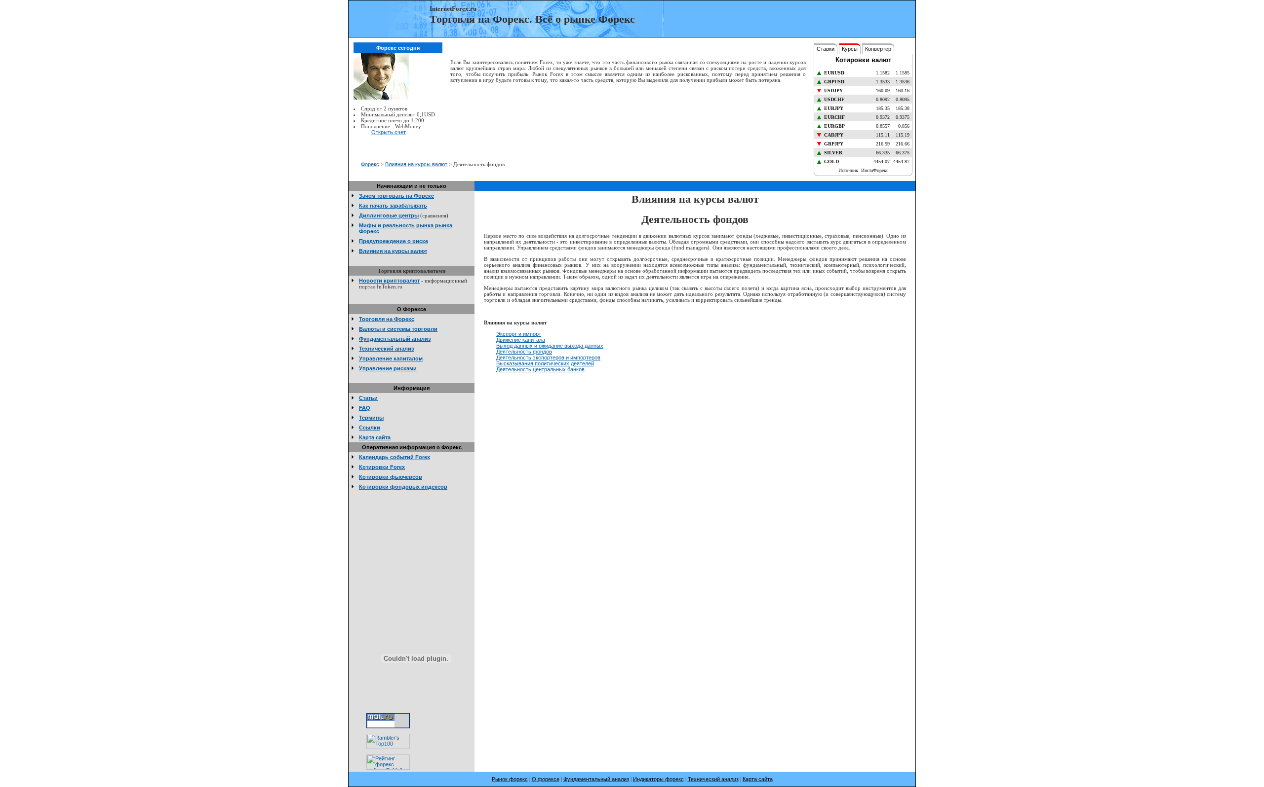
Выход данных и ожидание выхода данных (549, 346)
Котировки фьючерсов (390, 477)
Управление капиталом (391, 358)
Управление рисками (388, 368)
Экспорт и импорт (518, 334)
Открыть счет (388, 132)
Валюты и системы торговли (398, 329)
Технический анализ (386, 349)
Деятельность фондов (524, 352)
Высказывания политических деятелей (545, 363)
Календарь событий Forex (394, 457)
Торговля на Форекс (386, 319)
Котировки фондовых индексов (403, 487)
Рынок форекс (510, 779)
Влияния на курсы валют (416, 164)
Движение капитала (520, 340)
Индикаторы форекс (658, 779)
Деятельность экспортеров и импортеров (548, 357)
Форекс (370, 164)
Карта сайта (375, 437)
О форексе (545, 779)
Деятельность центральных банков (540, 369)
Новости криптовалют (389, 281)
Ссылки (369, 427)
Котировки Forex (382, 467)
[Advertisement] (631, 123)
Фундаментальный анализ (395, 339)
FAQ (364, 408)
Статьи (368, 398)
